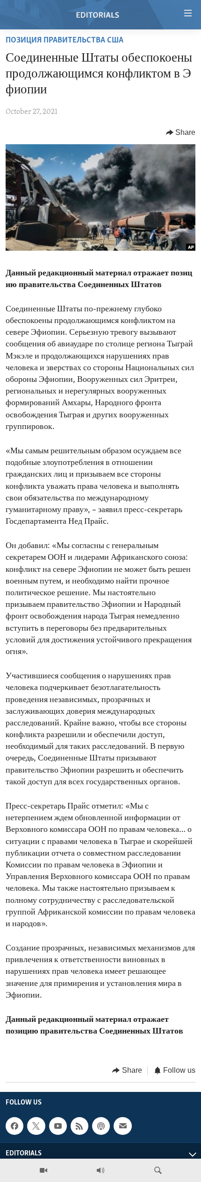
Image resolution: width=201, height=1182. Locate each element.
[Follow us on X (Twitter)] (36, 1126)
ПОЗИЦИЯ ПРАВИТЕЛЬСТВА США (64, 40)
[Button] (181, 133)
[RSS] (79, 1126)
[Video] (43, 1170)
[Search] (158, 1170)
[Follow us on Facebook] (14, 1126)
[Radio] (100, 1170)
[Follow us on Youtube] (58, 1126)
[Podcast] (101, 1126)
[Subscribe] (122, 1126)
